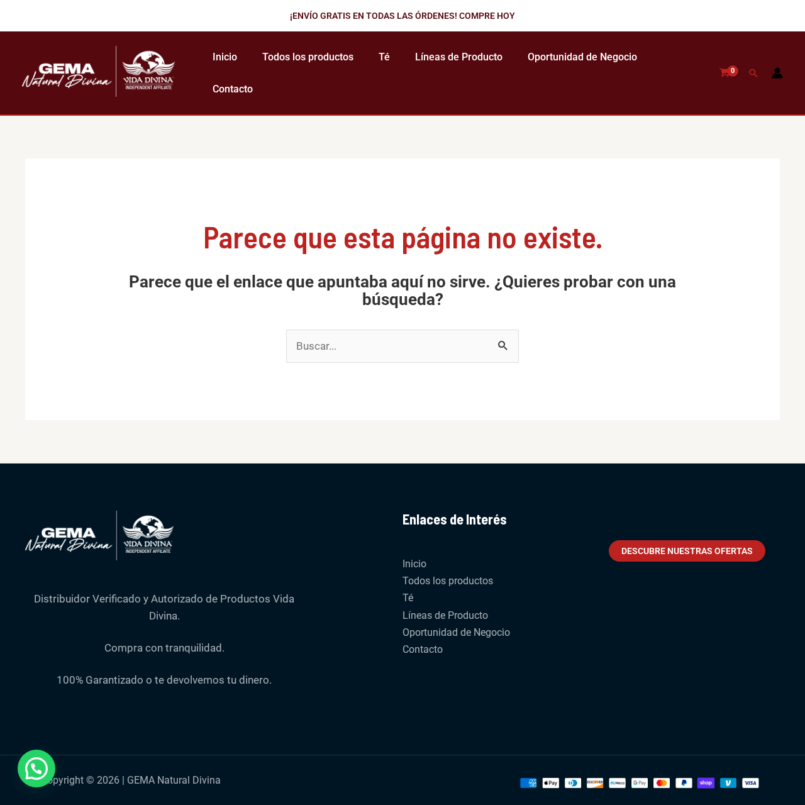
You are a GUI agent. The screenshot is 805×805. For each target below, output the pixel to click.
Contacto (233, 89)
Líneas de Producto (458, 57)
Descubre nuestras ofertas (687, 551)
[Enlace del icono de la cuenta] (777, 73)
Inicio (225, 57)
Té (384, 57)
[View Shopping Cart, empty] (724, 72)
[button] (402, 15)
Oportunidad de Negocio (582, 57)
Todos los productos (307, 57)
